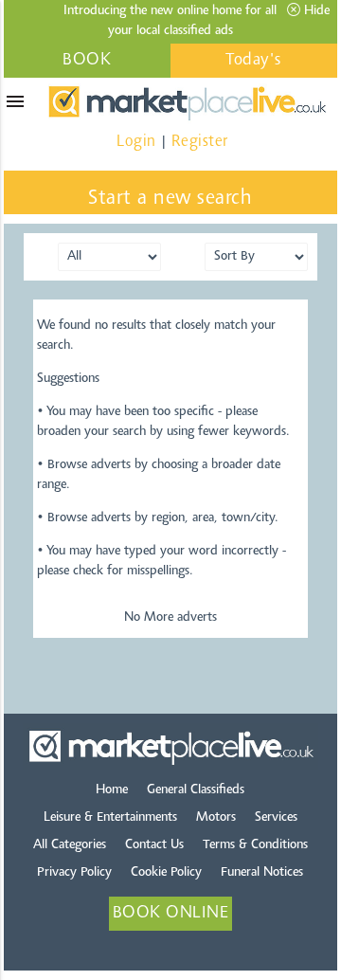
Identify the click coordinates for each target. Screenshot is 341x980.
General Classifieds (195, 790)
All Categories (69, 845)
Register (199, 142)
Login (136, 142)
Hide (315, 11)
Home (112, 790)
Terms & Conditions (255, 845)
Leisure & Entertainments (110, 818)
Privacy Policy (74, 873)
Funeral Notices (262, 873)
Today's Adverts (254, 65)
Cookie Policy (166, 873)
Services (276, 818)
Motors (216, 818)
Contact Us (154, 845)
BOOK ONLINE (87, 65)
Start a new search (170, 199)
